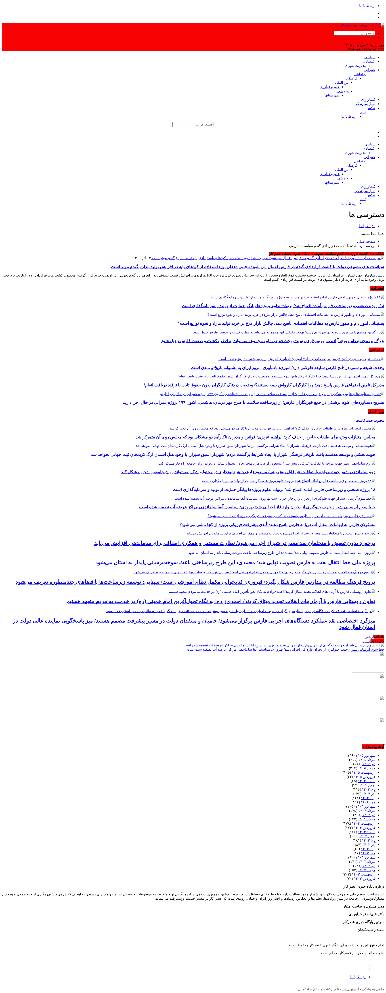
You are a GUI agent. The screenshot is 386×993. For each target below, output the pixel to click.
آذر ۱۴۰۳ (368, 844)
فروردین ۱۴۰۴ (364, 828)
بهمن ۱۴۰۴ (367, 785)
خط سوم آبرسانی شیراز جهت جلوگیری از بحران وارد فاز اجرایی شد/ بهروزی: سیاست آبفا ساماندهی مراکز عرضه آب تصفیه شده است (257, 507)
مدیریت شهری (355, 65)
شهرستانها (332, 95)
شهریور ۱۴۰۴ (365, 806)
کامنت (360, 420)
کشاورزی (368, 99)
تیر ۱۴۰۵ (368, 764)
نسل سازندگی (365, 104)
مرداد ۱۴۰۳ (366, 861)
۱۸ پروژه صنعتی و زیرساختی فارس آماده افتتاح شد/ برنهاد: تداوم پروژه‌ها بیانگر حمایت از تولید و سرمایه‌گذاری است (283, 305)
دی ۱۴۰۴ (368, 789)
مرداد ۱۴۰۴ (366, 811)
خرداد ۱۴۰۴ (366, 819)
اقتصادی (369, 61)
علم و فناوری (330, 87)
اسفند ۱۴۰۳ (366, 832)
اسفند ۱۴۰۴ (366, 781)
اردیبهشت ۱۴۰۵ (363, 772)
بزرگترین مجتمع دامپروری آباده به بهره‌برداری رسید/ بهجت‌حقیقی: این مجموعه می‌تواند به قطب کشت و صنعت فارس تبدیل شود (272, 340)
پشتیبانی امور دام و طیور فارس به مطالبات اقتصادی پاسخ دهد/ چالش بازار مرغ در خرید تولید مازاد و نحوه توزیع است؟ (281, 323)
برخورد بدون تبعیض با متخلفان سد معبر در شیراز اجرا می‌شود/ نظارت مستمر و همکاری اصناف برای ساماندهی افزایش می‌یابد (234, 543)
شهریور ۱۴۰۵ (365, 755)
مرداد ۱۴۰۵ (366, 760)
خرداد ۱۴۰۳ (366, 870)
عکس (371, 108)
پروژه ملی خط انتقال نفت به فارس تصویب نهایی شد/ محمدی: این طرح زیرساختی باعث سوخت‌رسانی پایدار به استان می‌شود (235, 562)
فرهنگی (351, 78)
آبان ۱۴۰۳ (368, 849)
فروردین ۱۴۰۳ (364, 878)
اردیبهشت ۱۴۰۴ (363, 823)
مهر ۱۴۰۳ (368, 853)
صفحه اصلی (366, 241)
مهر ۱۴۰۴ (368, 802)
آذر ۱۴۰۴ (368, 794)
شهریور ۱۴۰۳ (365, 857)
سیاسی (369, 57)
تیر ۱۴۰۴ (368, 815)
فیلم (363, 112)
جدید (369, 420)
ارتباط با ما (367, 6)
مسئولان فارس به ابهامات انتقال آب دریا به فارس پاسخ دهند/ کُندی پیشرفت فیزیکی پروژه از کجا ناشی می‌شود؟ (277, 524)
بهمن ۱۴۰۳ (367, 836)
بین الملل (341, 82)
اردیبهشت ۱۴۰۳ (363, 874)
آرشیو (369, 637)
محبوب (378, 420)
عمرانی (369, 70)
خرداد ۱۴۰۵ (366, 768)
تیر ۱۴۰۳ (368, 866)
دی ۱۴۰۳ (368, 840)
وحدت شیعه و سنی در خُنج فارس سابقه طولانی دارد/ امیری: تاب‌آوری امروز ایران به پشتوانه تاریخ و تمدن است (287, 367)
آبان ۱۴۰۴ (368, 798)
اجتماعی (360, 74)
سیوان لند (349, 989)
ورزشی (342, 91)
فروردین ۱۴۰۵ (364, 777)
